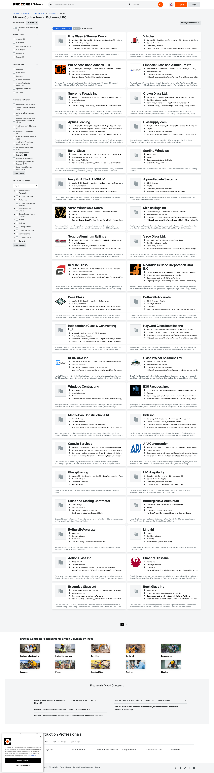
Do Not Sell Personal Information (83, 767)
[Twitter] (185, 768)
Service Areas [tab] (75, 742)
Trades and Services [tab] (60, 742)
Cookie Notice (32, 755)
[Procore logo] (21, 4)
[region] (23, 752)
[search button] (160, 4)
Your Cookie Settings (23, 765)
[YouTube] (194, 768)
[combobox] (144, 4)
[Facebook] (180, 768)
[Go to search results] (36, 185)
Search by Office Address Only (26, 29)
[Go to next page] (131, 624)
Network (38, 4)
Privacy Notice (53, 767)
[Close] (40, 736)
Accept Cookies (22, 760)
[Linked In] (176, 768)
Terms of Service (65, 767)
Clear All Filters (87, 28)
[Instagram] (189, 768)
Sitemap (97, 767)
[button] (14, 39)
